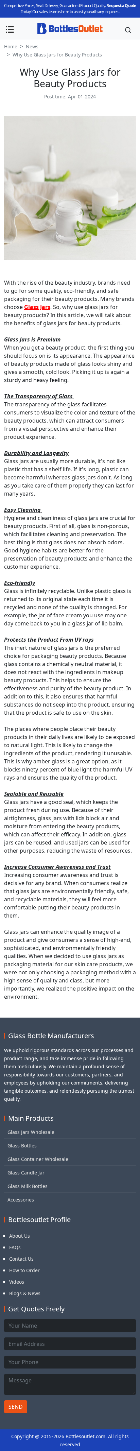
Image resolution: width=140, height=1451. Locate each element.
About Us (19, 1236)
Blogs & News (24, 1293)
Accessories (20, 1199)
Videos (16, 1282)
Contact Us (21, 1259)
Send (15, 1406)
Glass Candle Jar (26, 1172)
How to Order (24, 1270)
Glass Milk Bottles (27, 1186)
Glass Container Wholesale (37, 1159)
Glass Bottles (22, 1145)
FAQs (15, 1247)
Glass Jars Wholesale (30, 1132)
